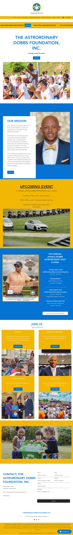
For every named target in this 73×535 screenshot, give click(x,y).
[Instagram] (36, 519)
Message (40, 489)
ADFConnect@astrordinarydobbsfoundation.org (14, 492)
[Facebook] (38, 519)
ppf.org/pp (19, 527)
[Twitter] (34, 519)
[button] (69, 17)
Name (39, 472)
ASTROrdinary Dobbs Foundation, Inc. (37, 513)
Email (55, 472)
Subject (39, 483)
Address (56, 478)
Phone (39, 478)
